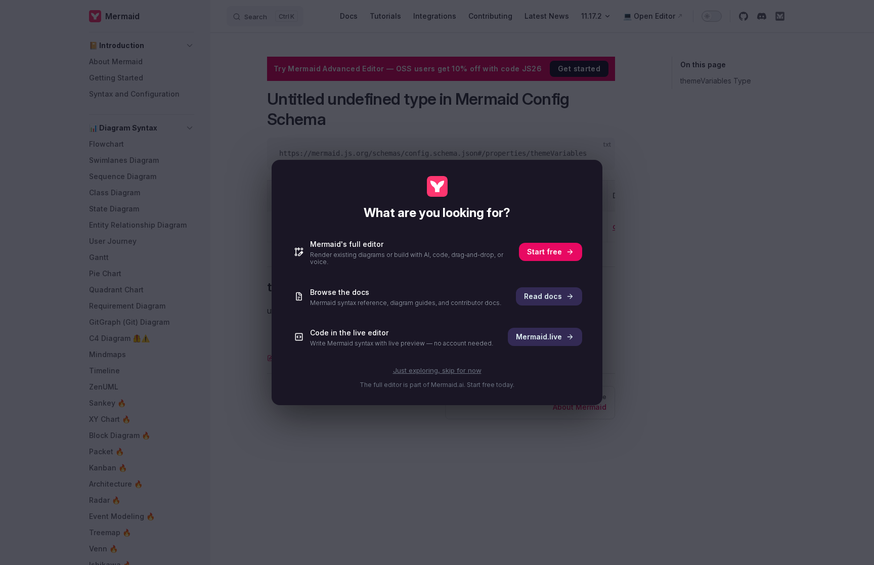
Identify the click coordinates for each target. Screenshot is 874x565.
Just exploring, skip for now (437, 370)
